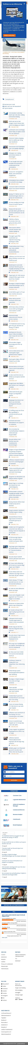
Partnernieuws (4, 968)
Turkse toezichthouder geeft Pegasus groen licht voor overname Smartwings (16, 470)
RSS (3, 998)
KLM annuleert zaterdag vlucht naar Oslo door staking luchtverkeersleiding (16, 114)
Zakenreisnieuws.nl (6, 1015)
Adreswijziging (18, 990)
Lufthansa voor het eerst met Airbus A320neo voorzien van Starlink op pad (17, 258)
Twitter (4, 986)
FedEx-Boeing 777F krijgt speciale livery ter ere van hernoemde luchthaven (16, 582)
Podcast (4, 1000)
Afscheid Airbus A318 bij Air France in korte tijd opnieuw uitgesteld (16, 368)
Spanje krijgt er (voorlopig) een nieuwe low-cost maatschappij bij (16, 485)
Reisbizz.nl (3, 1020)
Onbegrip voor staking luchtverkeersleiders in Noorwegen (15, 155)
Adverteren (4, 957)
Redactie (3, 959)
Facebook (4, 988)
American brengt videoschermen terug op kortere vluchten (15, 317)
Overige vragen (19, 995)
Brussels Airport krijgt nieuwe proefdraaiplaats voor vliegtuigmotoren (17, 637)
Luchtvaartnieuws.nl (6, 1013)
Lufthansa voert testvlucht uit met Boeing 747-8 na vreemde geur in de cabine (17, 714)
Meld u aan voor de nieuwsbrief (12, 106)
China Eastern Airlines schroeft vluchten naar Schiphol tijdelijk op (15, 229)
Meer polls (4, 937)
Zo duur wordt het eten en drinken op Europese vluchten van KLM (17, 376)
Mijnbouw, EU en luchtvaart (10, 899)
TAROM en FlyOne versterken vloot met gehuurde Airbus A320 (15, 221)
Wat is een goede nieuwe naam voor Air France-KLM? (13, 915)
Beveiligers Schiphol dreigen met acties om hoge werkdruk (16, 680)
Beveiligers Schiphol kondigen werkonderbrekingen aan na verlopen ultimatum (17, 285)
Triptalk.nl (3, 1018)
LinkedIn (4, 991)
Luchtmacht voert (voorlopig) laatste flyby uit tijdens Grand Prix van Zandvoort (17, 131)
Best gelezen (5, 832)
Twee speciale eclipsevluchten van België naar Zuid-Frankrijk (16, 689)
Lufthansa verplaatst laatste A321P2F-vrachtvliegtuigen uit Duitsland (16, 461)
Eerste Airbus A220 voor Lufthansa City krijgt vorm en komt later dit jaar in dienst (16, 573)
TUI (16, 958)
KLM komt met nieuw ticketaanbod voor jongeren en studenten (16, 422)
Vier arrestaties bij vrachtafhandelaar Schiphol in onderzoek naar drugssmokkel (14, 873)
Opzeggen (17, 992)
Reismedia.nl (4, 1022)
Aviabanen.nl (4, 1025)
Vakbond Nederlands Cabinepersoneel (20, 955)
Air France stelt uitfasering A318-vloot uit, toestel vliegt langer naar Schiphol (16, 565)
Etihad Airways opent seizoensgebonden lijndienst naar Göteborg (16, 672)
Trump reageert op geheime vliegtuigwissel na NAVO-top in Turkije (16, 731)
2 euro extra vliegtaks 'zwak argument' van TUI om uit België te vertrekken (16, 596)
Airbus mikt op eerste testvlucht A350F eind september (15, 300)
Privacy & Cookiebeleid (7, 964)
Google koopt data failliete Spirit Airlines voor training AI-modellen (17, 385)
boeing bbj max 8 (10, 99)
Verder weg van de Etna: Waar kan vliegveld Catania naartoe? (16, 628)
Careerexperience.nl (6, 1032)
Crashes (4, 834)
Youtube (4, 993)
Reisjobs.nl (4, 1027)
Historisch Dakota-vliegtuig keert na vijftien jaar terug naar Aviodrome (16, 140)
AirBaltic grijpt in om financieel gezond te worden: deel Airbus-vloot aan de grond (17, 750)
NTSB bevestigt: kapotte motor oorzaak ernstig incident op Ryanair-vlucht (16, 539)
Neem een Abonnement (18, 984)
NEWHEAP (17, 961)
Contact (3, 954)
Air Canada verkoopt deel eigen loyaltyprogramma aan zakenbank (16, 611)
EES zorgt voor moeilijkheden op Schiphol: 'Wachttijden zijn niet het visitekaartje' (17, 645)
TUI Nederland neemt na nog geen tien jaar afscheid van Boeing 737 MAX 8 (17, 325)
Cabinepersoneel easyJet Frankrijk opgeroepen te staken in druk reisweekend (16, 620)
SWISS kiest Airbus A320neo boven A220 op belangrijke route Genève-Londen (16, 308)
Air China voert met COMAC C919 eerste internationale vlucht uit (16, 653)
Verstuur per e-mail (9, 104)
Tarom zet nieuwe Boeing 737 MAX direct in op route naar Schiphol (16, 706)
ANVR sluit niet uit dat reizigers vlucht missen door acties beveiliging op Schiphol (16, 123)
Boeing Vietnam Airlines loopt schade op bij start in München (17, 503)
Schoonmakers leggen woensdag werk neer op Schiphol (15, 344)
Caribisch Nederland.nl (6, 1029)
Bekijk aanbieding (9, 35)
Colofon (3, 961)
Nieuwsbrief (6, 984)
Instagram (5, 995)
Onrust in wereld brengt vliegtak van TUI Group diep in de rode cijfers (16, 722)
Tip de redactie (8, 108)
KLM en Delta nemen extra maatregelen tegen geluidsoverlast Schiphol (16, 352)
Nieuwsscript (4, 966)
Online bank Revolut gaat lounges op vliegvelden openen (15, 393)
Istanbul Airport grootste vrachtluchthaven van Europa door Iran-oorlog (16, 697)
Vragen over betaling (20, 988)
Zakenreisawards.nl (6, 1034)
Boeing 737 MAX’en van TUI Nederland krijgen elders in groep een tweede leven (16, 195)
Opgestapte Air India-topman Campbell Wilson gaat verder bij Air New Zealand (17, 277)
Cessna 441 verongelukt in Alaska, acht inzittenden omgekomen (16, 173)
